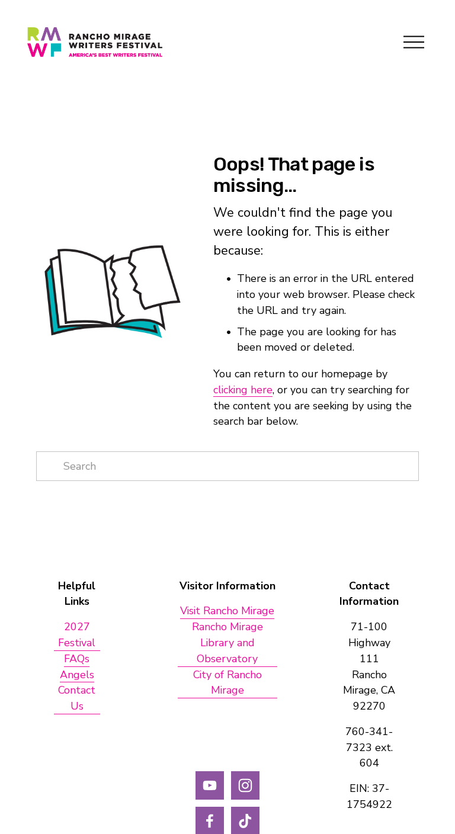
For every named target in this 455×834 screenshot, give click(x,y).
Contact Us (76, 698)
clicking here (243, 390)
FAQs (76, 659)
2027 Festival (76, 635)
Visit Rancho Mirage (227, 611)
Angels (77, 675)
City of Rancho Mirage (227, 683)
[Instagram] (245, 785)
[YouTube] (210, 785)
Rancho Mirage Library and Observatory (227, 643)
